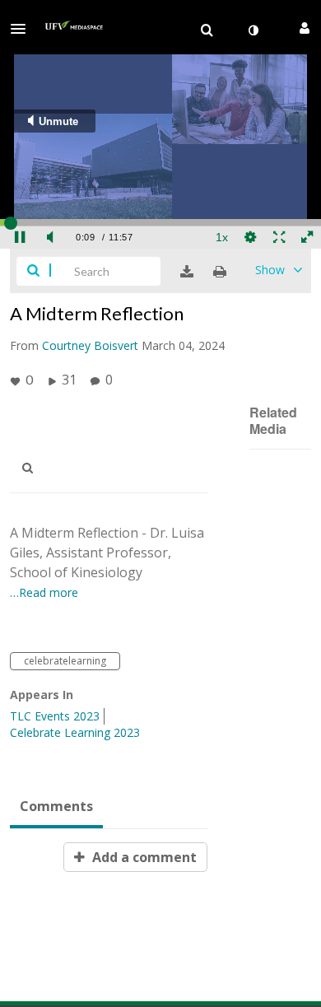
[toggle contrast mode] (252, 30)
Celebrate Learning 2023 (75, 732)
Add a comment (143, 857)
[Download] (186, 271)
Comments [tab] (56, 806)
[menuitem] (206, 30)
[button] (23, 29)
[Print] (219, 271)
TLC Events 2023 (55, 716)
